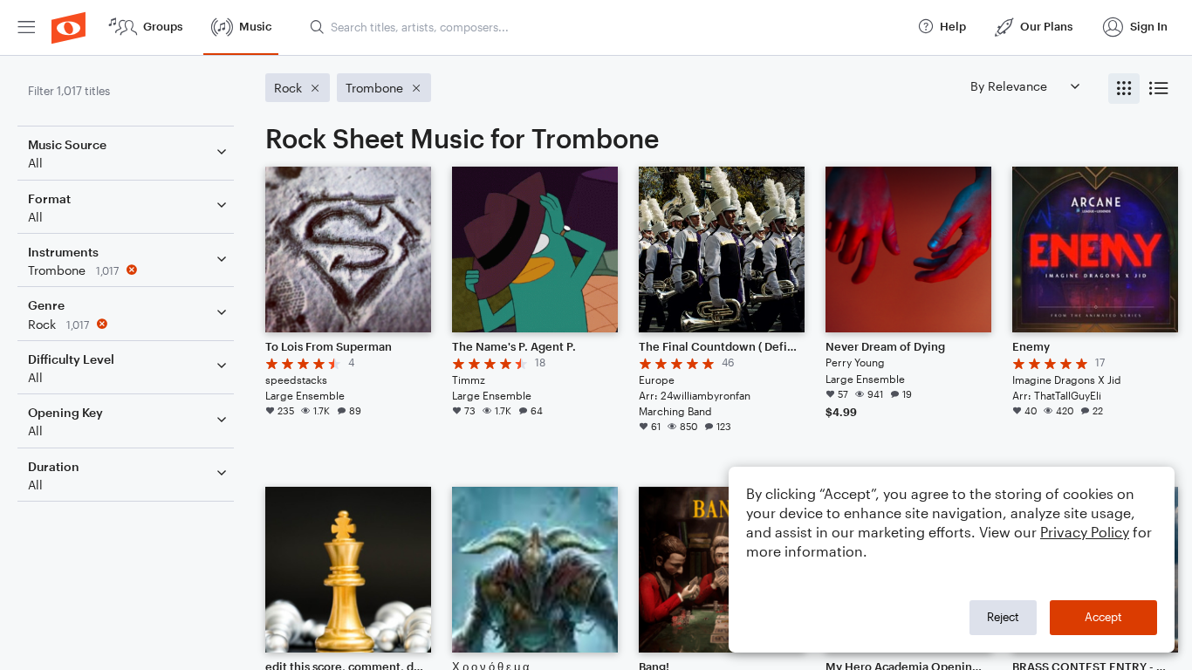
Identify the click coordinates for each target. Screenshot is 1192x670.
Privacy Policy (1084, 531)
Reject (1003, 617)
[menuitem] (26, 27)
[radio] (1124, 88)
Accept (1103, 617)
